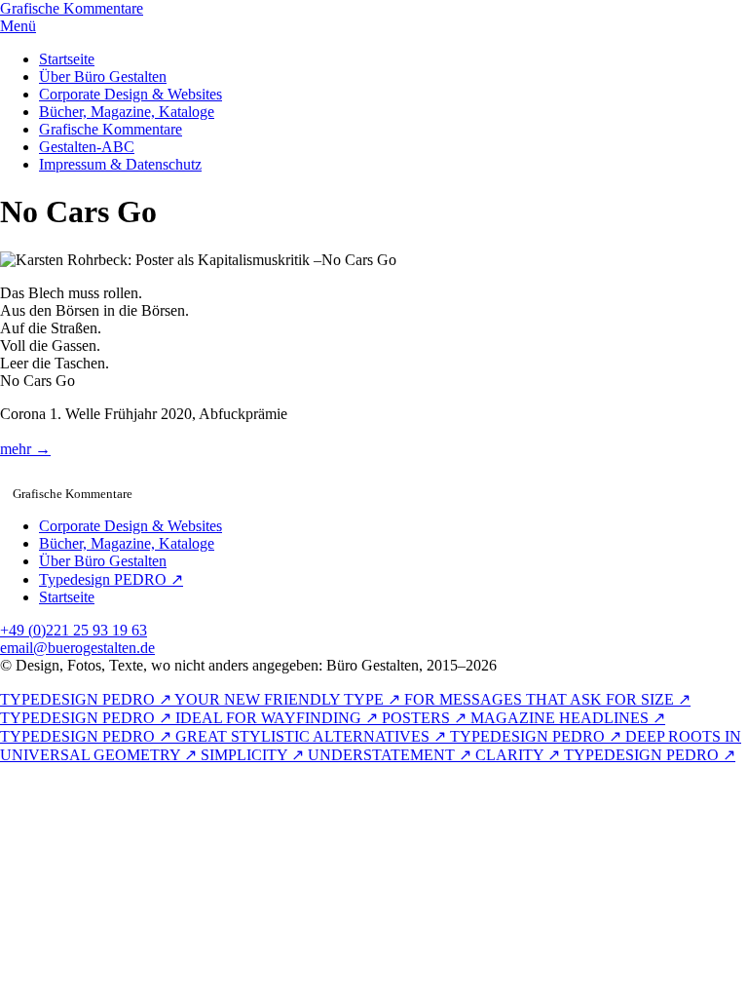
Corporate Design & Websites (130, 94)
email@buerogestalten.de (77, 647)
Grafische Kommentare (110, 129)
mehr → (25, 449)
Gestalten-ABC (86, 146)
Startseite (66, 59)
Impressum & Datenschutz (120, 164)
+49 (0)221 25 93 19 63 (73, 630)
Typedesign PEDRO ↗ (111, 579)
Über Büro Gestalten (103, 76)
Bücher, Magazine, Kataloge (126, 111)
